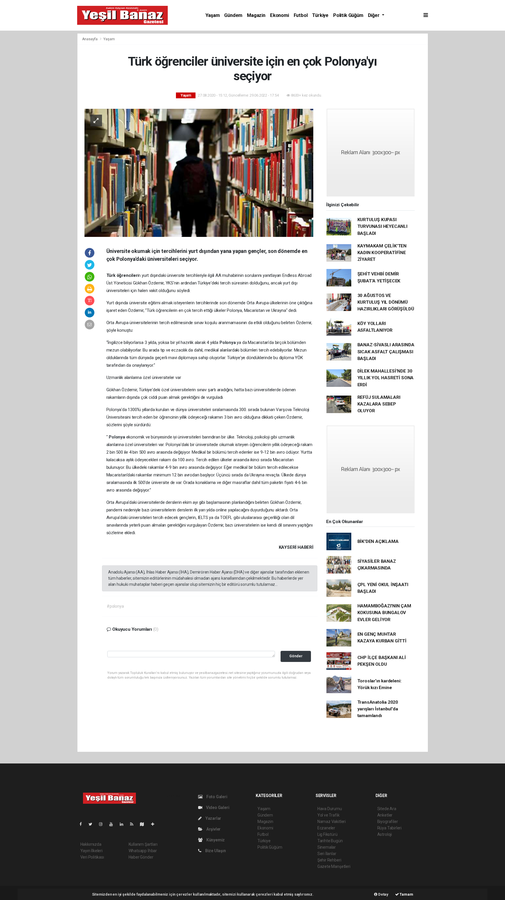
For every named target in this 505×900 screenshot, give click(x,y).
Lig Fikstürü (327, 834)
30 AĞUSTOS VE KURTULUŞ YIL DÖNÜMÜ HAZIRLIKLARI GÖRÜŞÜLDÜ (385, 302)
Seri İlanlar (326, 853)
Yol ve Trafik (328, 815)
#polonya (115, 606)
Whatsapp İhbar (143, 850)
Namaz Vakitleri (331, 821)
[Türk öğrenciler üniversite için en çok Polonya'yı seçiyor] (198, 172)
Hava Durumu (329, 808)
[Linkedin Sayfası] (124, 824)
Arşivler (213, 829)
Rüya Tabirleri (389, 828)
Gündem (233, 15)
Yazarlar (213, 818)
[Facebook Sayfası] (83, 824)
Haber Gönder (141, 857)
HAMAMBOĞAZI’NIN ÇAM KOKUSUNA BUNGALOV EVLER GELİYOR (384, 612)
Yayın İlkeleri (91, 850)
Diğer (374, 15)
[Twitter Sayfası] (93, 824)
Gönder (295, 656)
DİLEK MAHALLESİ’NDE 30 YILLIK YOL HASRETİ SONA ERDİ (385, 377)
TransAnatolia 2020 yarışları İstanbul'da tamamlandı (377, 709)
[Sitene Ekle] (155, 824)
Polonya (228, 342)
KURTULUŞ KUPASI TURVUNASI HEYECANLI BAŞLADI (382, 226)
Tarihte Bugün (330, 840)
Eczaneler (326, 828)
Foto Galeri (216, 796)
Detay (382, 894)
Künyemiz (215, 840)
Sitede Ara (386, 808)
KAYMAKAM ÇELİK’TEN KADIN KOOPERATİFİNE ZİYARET (382, 252)
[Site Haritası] (144, 824)
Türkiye (320, 15)
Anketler (384, 815)
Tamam (406, 894)
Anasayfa (90, 39)
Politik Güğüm (348, 15)
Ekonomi (279, 15)
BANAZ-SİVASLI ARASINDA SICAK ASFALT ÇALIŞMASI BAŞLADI (385, 351)
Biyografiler (387, 821)
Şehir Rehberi (329, 860)
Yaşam (212, 15)
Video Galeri (217, 807)
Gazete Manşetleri (333, 866)
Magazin (256, 15)
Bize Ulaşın (215, 850)
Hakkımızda (90, 844)
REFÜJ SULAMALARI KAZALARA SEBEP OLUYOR (378, 404)
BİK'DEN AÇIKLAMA (378, 541)
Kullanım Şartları (143, 844)
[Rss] (134, 824)
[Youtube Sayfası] (113, 824)
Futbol (301, 15)
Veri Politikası (92, 857)
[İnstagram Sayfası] (103, 824)
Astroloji (384, 834)
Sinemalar (326, 847)
